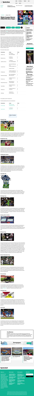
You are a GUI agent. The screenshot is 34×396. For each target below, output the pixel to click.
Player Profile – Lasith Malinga (29, 82)
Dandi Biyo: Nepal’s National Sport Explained (30, 39)
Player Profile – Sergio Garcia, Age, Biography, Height (21, 378)
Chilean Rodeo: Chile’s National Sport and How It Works (29, 33)
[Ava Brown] (4, 334)
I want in (30, 48)
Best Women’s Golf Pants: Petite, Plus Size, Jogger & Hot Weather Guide (29, 72)
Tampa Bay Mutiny (12, 105)
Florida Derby (3, 105)
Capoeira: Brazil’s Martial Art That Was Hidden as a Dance (30, 30)
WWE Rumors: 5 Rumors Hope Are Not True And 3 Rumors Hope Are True (20, 375)
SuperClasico (3, 109)
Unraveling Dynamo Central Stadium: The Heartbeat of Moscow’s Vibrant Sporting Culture (5, 358)
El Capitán (4, 288)
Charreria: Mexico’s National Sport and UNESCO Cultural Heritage (30, 36)
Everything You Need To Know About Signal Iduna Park (20, 381)
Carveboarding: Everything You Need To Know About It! (28, 6)
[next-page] (33, 6)
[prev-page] (6, 6)
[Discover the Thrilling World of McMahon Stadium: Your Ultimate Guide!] (28, 351)
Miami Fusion (11, 104)
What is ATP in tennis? (19, 5)
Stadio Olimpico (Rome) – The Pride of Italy (29, 84)
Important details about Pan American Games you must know (30, 79)
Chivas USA (11, 109)
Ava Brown (10, 332)
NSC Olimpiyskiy (16, 356)
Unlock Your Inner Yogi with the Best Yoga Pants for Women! (29, 69)
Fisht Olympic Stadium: (29, 85)
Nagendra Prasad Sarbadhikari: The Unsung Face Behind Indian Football (11, 6)
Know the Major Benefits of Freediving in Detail (21, 384)
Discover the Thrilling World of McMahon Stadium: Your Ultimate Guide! (28, 358)
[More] (22, 27)
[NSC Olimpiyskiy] (17, 351)
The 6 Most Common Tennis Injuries (29, 77)
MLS (7, 31)
